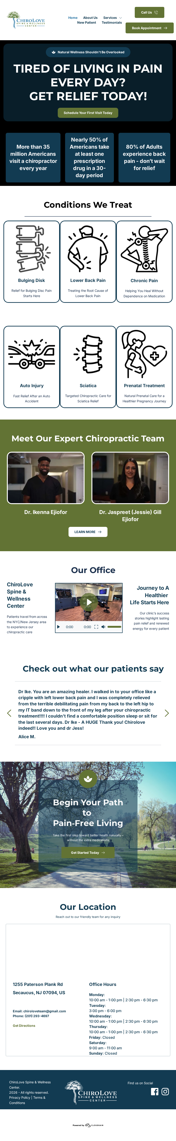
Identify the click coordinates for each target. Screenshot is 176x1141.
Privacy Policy (19, 1097)
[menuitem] (73, 17)
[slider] (114, 627)
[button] (89, 608)
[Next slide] (166, 713)
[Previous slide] (9, 713)
